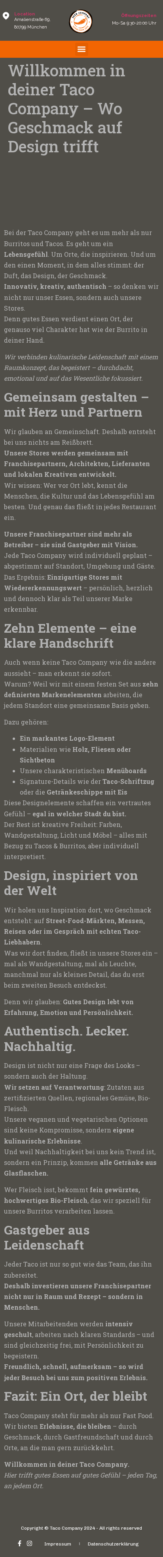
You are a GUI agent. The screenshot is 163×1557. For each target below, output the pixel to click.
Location (24, 14)
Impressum (57, 1544)
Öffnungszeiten (138, 15)
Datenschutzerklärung (113, 1544)
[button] (81, 49)
